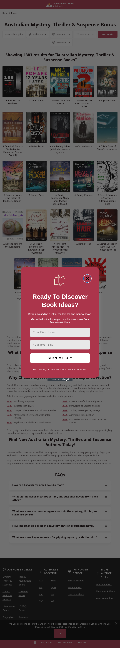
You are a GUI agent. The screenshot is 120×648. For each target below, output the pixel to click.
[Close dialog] (87, 278)
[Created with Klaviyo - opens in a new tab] (60, 379)
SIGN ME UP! (60, 358)
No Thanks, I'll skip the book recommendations (60, 370)
